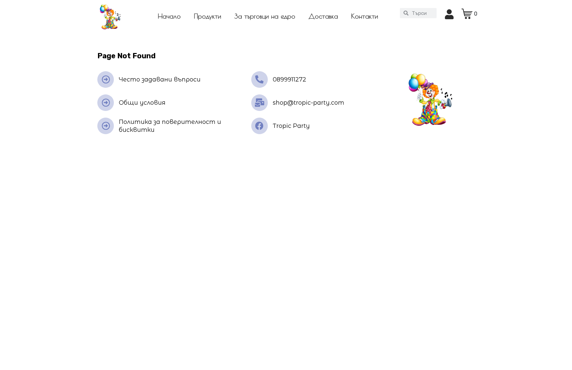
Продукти (207, 16)
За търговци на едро (264, 16)
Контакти (364, 16)
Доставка (323, 16)
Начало (169, 16)
